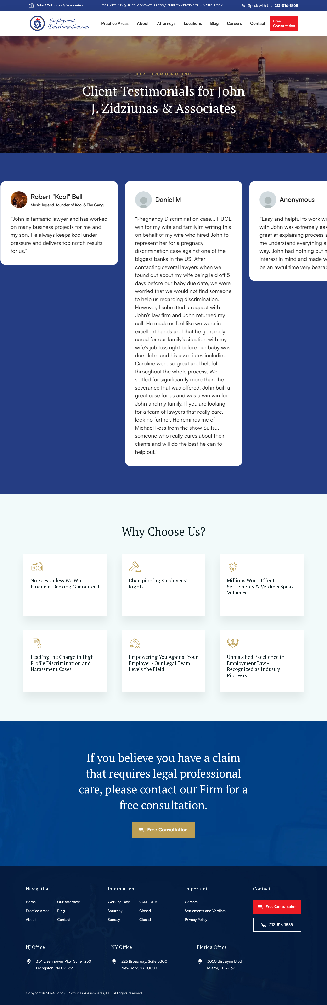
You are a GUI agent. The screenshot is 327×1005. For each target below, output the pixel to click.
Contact (257, 23)
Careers (234, 23)
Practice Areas (37, 910)
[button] (115, 23)
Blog (61, 910)
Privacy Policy (196, 919)
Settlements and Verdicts (205, 910)
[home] (63, 23)
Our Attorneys (68, 902)
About (31, 919)
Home (31, 902)
